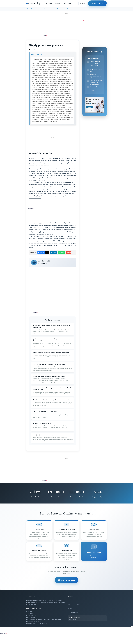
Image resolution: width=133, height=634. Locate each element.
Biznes (50, 3)
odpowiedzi (65, 8)
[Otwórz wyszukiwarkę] (75, 3)
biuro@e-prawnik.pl (73, 612)
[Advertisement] (66, 24)
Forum (69, 3)
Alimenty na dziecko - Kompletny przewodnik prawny (96, 88)
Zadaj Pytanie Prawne (68, 580)
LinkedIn (54, 252)
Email (69, 252)
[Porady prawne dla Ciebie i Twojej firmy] (94, 112)
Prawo (45, 3)
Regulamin (70, 601)
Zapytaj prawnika (97, 3)
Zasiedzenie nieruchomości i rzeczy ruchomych (95, 76)
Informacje (57, 3)
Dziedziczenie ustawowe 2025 (96, 70)
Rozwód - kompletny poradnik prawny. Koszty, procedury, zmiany (95, 64)
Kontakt (70, 608)
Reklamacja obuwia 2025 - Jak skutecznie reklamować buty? (96, 82)
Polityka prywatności (73, 604)
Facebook (42, 252)
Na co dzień (38, 8)
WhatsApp (62, 252)
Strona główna (30, 8)
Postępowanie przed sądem (49, 8)
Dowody (59, 8)
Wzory (64, 3)
